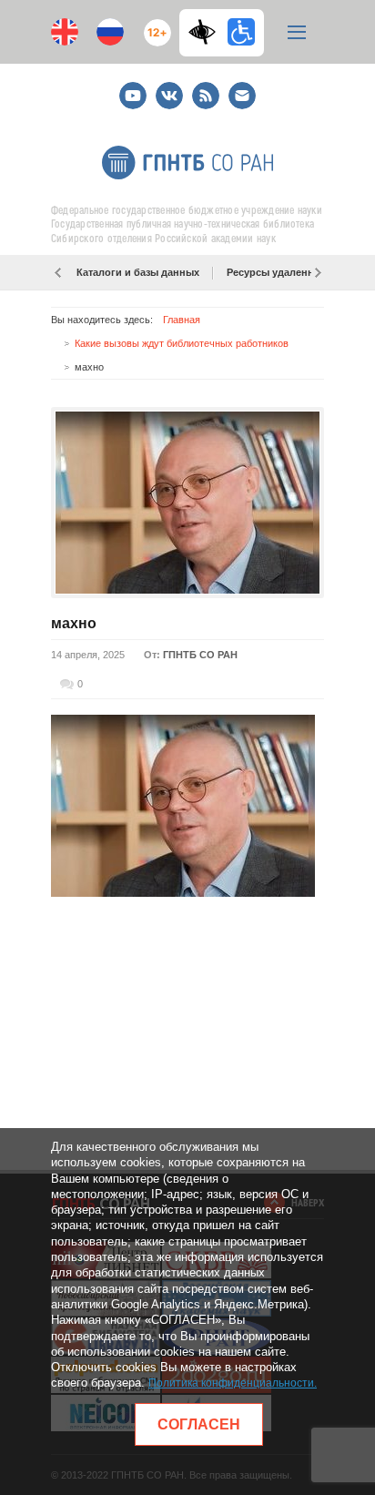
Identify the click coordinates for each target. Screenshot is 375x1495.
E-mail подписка (242, 95)
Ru (110, 32)
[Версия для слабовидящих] (206, 32)
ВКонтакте (169, 88)
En (64, 32)
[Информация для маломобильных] (241, 32)
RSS (203, 88)
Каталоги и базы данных (137, 272)
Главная (181, 319)
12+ (153, 25)
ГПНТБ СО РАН (200, 654)
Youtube (133, 88)
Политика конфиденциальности (231, 1383)
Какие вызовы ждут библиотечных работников (182, 343)
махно (73, 623)
